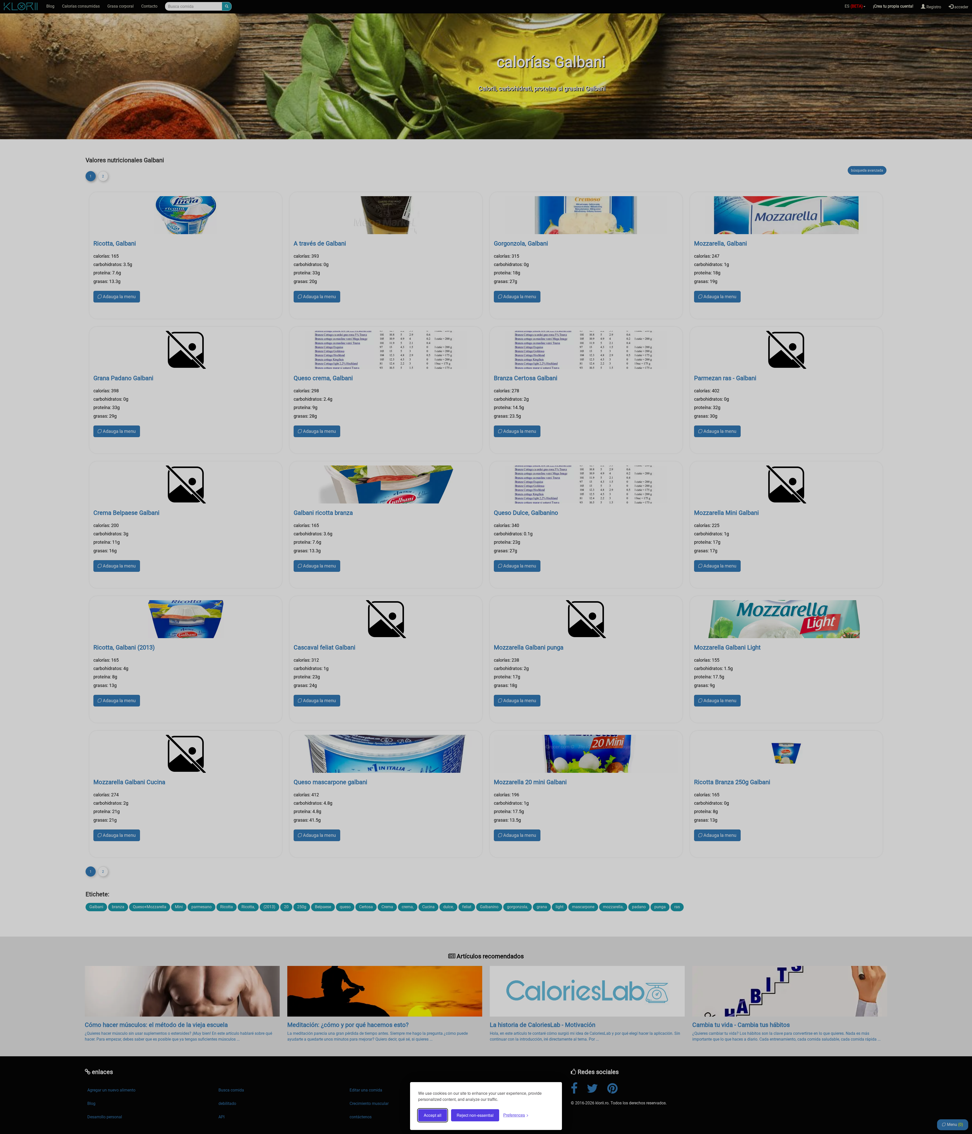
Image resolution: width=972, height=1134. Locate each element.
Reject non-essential (475, 1115)
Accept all (432, 1115)
